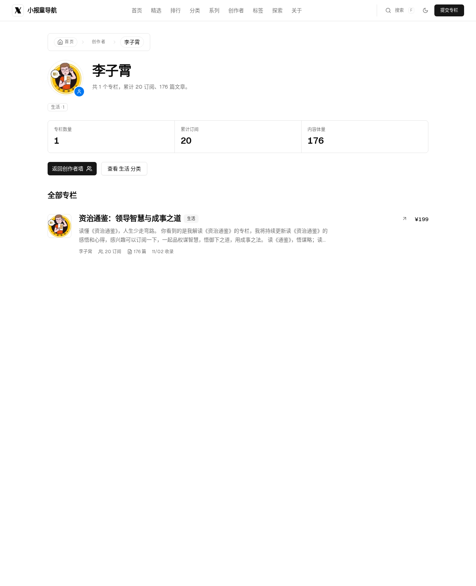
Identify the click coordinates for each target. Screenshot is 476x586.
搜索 (403, 10)
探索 (277, 10)
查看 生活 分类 (124, 168)
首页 (137, 10)
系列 (214, 10)
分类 (195, 10)
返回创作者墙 (67, 168)
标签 (258, 10)
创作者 (236, 10)
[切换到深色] (425, 10)
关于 (297, 10)
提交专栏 (449, 10)
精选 (156, 10)
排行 (175, 10)
